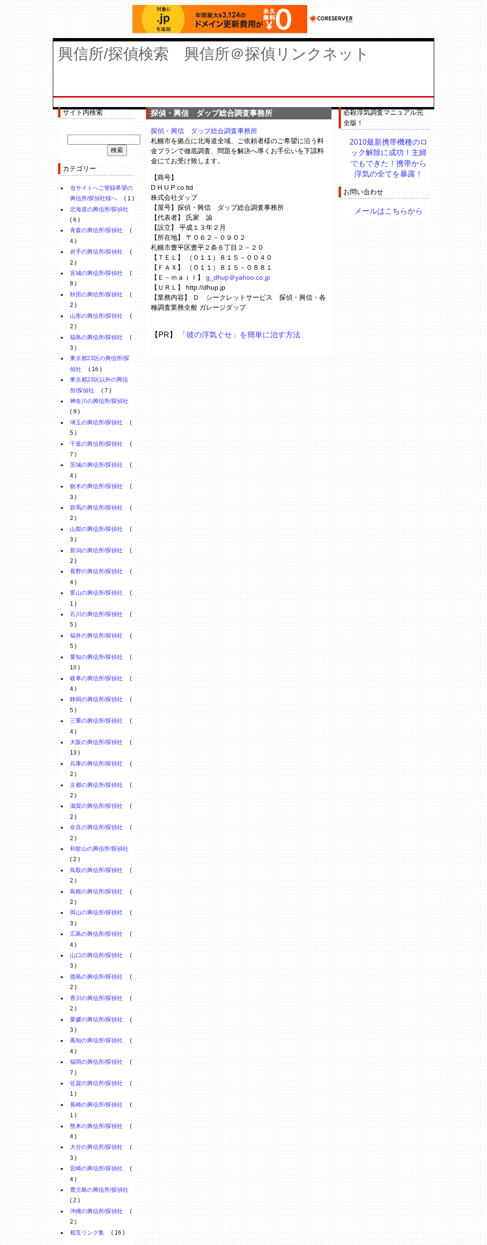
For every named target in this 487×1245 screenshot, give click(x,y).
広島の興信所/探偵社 (96, 934)
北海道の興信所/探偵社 (99, 209)
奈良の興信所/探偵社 (96, 827)
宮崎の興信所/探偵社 (96, 1168)
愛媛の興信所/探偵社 (96, 1019)
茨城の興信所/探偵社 (96, 464)
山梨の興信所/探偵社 (96, 529)
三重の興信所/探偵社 (96, 720)
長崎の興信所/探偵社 (96, 1104)
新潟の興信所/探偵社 (96, 550)
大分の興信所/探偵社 (96, 1147)
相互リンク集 (87, 1232)
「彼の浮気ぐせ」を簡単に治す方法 (240, 335)
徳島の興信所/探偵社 (96, 976)
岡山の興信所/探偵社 (96, 912)
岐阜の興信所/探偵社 (96, 678)
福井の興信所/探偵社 (96, 635)
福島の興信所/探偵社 (96, 337)
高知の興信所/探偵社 (96, 1040)
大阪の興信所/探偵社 (96, 742)
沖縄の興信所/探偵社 (96, 1211)
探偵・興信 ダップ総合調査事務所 (204, 131)
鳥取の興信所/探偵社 (96, 870)
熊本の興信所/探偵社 (96, 1126)
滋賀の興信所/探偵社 (96, 806)
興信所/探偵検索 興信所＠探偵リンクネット (214, 53)
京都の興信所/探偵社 (96, 785)
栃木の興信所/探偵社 (96, 486)
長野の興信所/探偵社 (96, 571)
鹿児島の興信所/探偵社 (99, 1189)
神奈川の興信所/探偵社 (99, 401)
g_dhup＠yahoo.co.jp (238, 277)
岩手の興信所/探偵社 (96, 251)
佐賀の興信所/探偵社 (96, 1083)
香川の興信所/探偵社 (96, 998)
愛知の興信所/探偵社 (96, 657)
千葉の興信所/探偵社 (96, 444)
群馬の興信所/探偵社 (96, 507)
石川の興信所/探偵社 (96, 614)
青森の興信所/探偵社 (96, 230)
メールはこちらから (388, 211)
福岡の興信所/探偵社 (96, 1062)
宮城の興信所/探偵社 (96, 273)
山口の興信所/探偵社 (96, 955)
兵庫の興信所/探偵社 (96, 763)
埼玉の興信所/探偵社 (96, 422)
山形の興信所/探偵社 (96, 316)
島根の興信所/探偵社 (96, 891)
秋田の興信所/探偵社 (96, 294)
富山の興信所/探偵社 (96, 592)
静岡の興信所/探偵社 (96, 699)
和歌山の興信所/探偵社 (99, 848)
